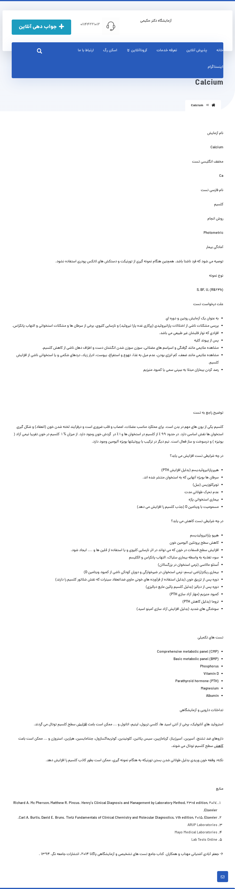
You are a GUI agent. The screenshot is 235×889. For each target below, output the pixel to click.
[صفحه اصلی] (213, 105)
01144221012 (90, 24)
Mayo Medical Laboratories (196, 832)
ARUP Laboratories (202, 825)
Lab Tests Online (204, 840)
